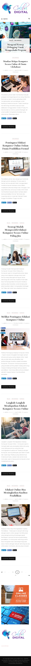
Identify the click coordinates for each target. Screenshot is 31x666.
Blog (11, 40)
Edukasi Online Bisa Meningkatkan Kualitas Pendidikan (15, 492)
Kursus (22, 222)
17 (22, 572)
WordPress (19, 663)
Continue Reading (8, 126)
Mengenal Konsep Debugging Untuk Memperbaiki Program (15, 47)
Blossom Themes (22, 662)
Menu (5, 19)
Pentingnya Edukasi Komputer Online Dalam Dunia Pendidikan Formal (15, 145)
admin (6, 70)
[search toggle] (29, 18)
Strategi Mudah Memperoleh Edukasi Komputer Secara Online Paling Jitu (15, 231)
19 (16, 575)
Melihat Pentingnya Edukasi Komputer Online (15, 318)
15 (13, 572)
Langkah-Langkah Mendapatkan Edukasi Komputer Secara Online (15, 405)
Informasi (17, 40)
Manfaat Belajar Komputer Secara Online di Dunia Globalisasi (15, 64)
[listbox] (15, 37)
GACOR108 (4, 646)
